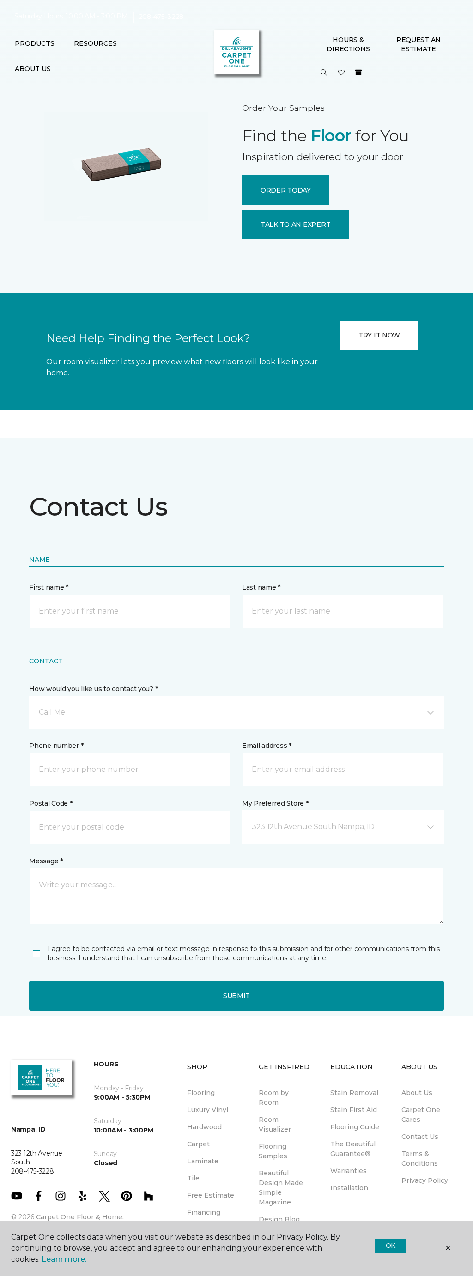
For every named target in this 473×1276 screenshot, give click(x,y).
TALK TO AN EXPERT (295, 224)
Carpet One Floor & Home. (80, 1217)
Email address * (266, 745)
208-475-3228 (161, 16)
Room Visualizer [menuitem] (275, 1124)
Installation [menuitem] (349, 1188)
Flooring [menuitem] (201, 1093)
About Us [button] (33, 69)
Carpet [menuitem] (198, 1144)
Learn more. (64, 1259)
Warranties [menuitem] (348, 1171)
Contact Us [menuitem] (419, 1136)
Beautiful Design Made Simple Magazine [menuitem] (281, 1187)
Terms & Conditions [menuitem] (419, 1159)
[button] (324, 73)
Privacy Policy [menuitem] (424, 1180)
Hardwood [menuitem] (204, 1127)
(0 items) (358, 72)
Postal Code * (50, 803)
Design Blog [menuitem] (279, 1219)
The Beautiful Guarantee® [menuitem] (353, 1149)
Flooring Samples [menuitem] (273, 1151)
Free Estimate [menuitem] (210, 1195)
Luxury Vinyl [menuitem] (207, 1110)
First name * (48, 587)
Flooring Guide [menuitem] (354, 1127)
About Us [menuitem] (416, 1093)
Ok (390, 1245)
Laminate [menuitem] (202, 1161)
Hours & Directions (348, 44)
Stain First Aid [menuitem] (353, 1110)
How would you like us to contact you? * (93, 689)
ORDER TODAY (286, 190)
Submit (236, 996)
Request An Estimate (418, 44)
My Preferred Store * (275, 803)
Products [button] (35, 43)
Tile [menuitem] (193, 1178)
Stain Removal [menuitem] (354, 1093)
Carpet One (39, 89)
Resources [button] (95, 43)
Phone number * (56, 745)
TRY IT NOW (379, 335)
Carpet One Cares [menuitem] (420, 1115)
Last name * (261, 587)
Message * (45, 861)
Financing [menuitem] (203, 1212)
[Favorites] (341, 73)
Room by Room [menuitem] (274, 1098)
